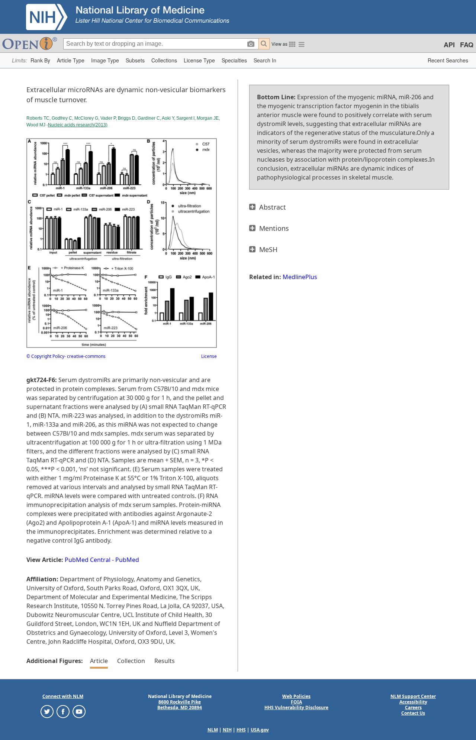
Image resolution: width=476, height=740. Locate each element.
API (449, 44)
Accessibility (413, 702)
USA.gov (260, 730)
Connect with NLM (62, 696)
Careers (413, 707)
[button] (40, 60)
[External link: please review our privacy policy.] (47, 711)
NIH (227, 730)
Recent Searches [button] (448, 60)
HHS (241, 730)
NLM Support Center (413, 696)
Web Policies (296, 696)
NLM (213, 730)
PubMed (127, 560)
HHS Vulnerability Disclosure (296, 707)
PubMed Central (87, 560)
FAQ (466, 44)
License (209, 356)
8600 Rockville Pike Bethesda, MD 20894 (179, 705)
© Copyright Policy (45, 356)
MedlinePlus (300, 277)
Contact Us (413, 713)
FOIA (296, 702)
